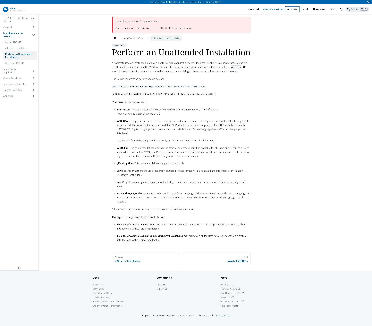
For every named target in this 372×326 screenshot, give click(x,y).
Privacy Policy (222, 315)
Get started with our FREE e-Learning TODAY (200, 2)
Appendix (8, 96)
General (7, 27)
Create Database (12, 78)
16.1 (332, 9)
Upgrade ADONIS (12, 90)
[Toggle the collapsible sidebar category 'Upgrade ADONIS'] (33, 90)
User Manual (253, 9)
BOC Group (226, 284)
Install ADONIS (13, 42)
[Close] (368, 2)
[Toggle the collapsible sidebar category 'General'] (33, 27)
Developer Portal (228, 305)
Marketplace (226, 297)
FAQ (303, 9)
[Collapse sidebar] (19, 268)
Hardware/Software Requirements (108, 301)
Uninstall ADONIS (14, 63)
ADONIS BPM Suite (229, 288)
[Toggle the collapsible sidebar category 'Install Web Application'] (33, 71)
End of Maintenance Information (107, 305)
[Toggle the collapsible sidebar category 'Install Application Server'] (33, 35)
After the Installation (16, 48)
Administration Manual (103, 293)
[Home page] (115, 38)
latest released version (137, 28)
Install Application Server (13, 34)
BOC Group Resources (231, 301)
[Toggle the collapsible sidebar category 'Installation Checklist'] (33, 84)
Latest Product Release (231, 293)
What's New (292, 9)
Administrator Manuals (273, 9)
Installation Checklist (14, 84)
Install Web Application (9, 70)
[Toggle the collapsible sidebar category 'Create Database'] (33, 78)
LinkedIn (160, 288)
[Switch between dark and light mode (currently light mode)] (341, 9)
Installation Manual (101, 297)
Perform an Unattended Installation (18, 55)
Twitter (160, 284)
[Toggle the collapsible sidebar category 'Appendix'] (33, 96)
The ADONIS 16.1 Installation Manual (19, 19)
